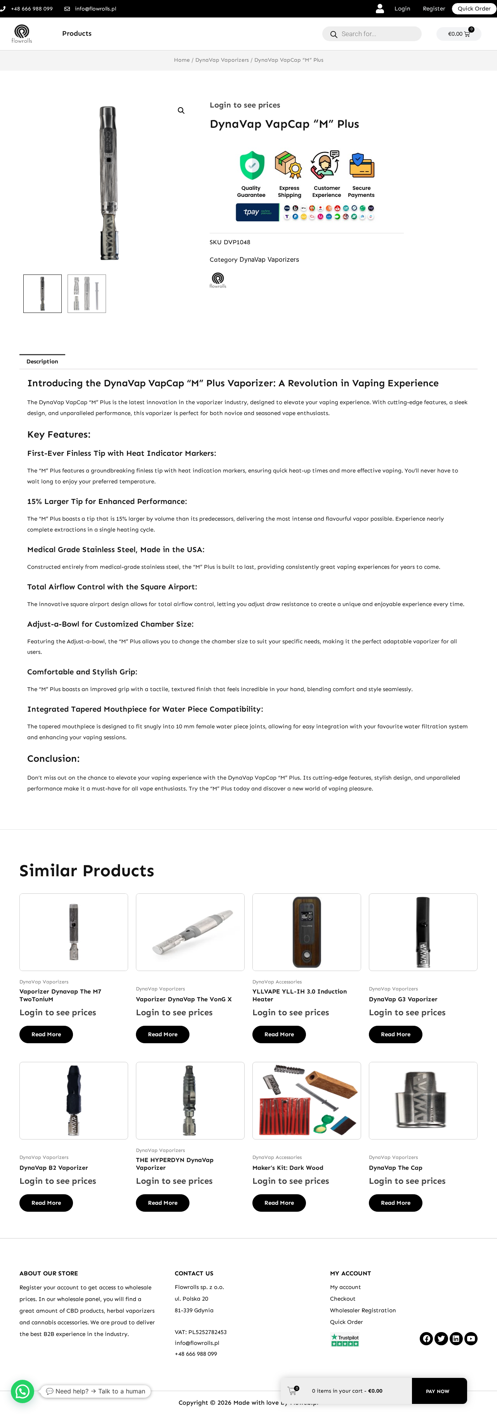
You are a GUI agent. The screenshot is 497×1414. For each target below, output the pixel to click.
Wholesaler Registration (363, 1310)
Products (77, 33)
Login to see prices (245, 104)
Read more (46, 1034)
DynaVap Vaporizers (222, 60)
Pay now (437, 1391)
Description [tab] (42, 361)
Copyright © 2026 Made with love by (234, 1402)
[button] (181, 111)
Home (182, 60)
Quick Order (346, 1321)
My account (345, 1287)
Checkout (343, 1298)
